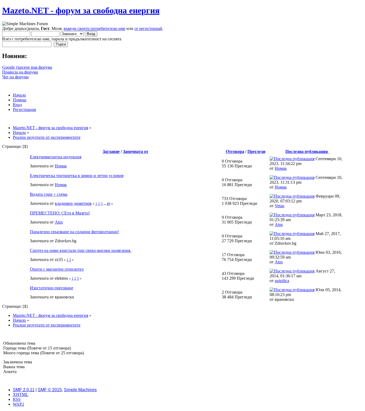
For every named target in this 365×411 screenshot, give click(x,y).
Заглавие (111, 151)
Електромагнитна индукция (55, 157)
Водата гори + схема (48, 194)
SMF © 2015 (50, 389)
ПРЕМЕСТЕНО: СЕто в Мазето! (60, 213)
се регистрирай (148, 28)
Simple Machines (80, 389)
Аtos (59, 222)
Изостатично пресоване (51, 288)
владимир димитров (73, 203)
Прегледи (256, 151)
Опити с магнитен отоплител (57, 269)
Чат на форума (15, 77)
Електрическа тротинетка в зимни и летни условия (76, 175)
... (105, 204)
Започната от (135, 151)
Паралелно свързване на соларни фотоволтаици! (74, 231)
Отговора (235, 151)
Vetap (279, 205)
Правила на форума (20, 72)
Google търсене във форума (27, 67)
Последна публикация (307, 151)
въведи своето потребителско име (94, 28)
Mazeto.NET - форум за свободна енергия (81, 10)
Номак (61, 166)
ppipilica (282, 280)
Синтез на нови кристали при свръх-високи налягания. (80, 250)
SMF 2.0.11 (23, 389)
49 (108, 204)
